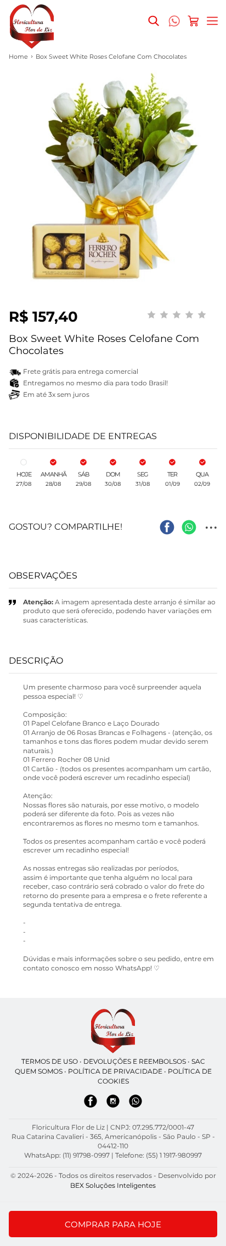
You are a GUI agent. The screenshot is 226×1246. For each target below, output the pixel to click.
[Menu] (212, 20)
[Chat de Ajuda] (174, 23)
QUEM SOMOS (39, 1071)
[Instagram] (113, 1103)
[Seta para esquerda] (11, 209)
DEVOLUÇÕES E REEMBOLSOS (134, 1061)
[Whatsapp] (135, 1103)
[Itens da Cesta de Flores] (193, 20)
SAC (198, 1061)
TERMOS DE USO (49, 1061)
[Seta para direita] (215, 209)
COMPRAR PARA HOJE (113, 1224)
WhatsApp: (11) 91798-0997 (67, 1155)
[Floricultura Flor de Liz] (113, 1031)
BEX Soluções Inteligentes (113, 1185)
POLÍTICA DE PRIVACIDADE (115, 1071)
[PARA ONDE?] (153, 20)
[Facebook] (90, 1103)
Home (18, 56)
